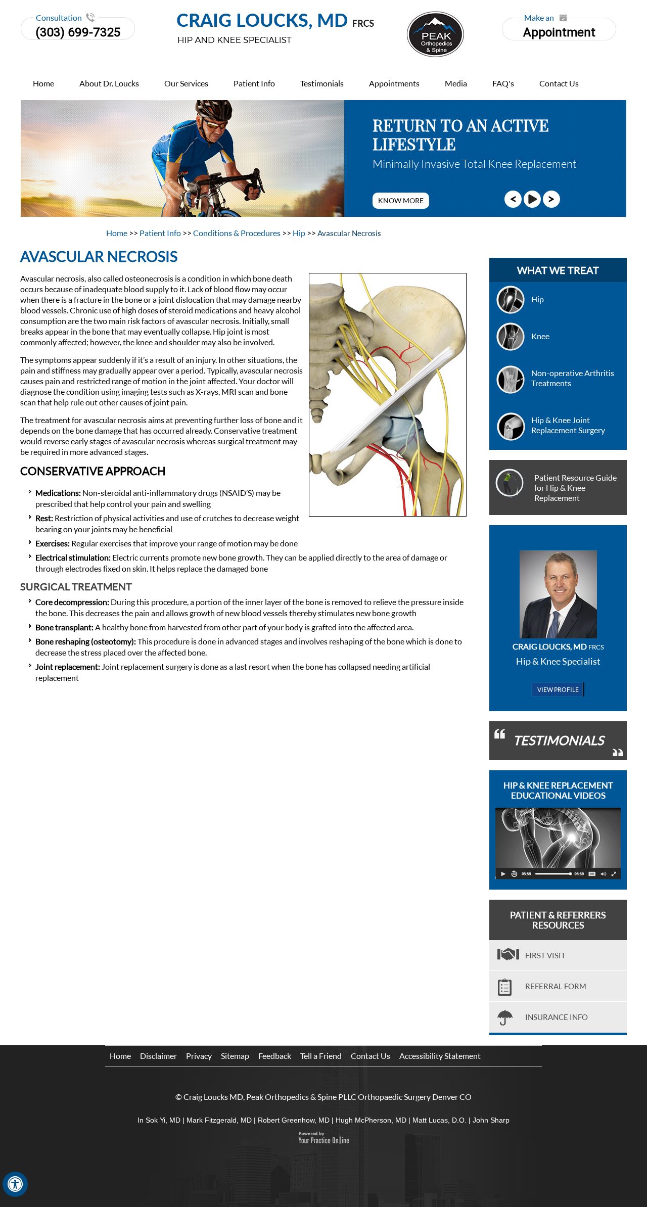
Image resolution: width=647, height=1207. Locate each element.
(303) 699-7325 (77, 32)
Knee (540, 336)
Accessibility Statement (440, 1055)
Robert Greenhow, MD (294, 1120)
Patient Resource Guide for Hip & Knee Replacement (575, 487)
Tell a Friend (321, 1055)
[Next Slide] (551, 199)
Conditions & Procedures (237, 233)
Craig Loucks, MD (558, 646)
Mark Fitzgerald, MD (219, 1120)
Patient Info (254, 83)
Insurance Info (556, 1017)
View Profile (558, 689)
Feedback (274, 1055)
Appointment (559, 28)
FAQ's (503, 83)
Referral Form (555, 986)
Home (43, 83)
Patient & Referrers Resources (558, 920)
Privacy (199, 1055)
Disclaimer (158, 1055)
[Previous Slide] (513, 199)
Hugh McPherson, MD (371, 1120)
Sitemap (235, 1055)
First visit (545, 955)
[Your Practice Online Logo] (323, 1138)
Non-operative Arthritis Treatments (572, 378)
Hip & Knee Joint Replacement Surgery (568, 425)
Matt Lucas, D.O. (439, 1120)
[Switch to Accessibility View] (15, 1184)
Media (456, 83)
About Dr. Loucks (109, 83)
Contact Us (559, 83)
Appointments (394, 83)
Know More (401, 200)
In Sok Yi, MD (158, 1120)
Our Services (186, 83)
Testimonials (322, 83)
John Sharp (491, 1120)
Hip (300, 233)
